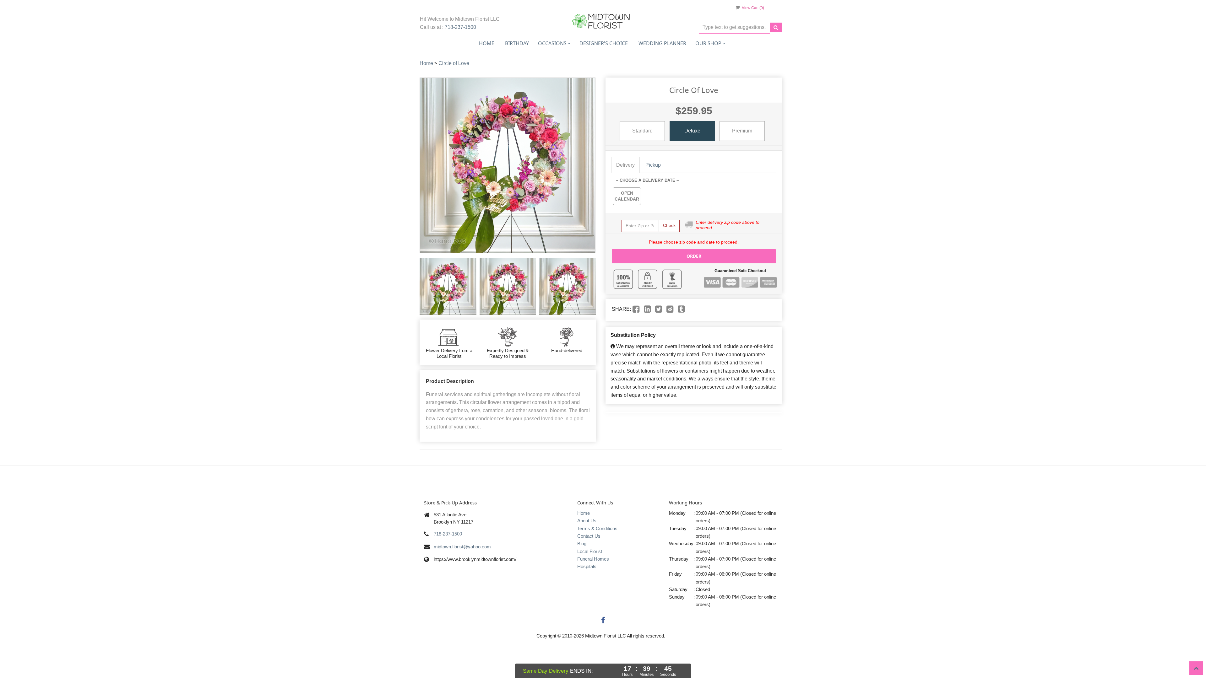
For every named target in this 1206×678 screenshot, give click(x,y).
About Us (586, 520)
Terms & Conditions (597, 528)
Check (669, 225)
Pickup (653, 165)
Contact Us (588, 536)
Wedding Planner (662, 43)
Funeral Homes (593, 559)
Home (486, 43)
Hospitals (586, 566)
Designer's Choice (603, 43)
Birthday (517, 43)
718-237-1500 (460, 27)
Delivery (625, 165)
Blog (581, 543)
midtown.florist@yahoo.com (462, 546)
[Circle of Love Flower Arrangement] (448, 286)
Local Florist (589, 551)
